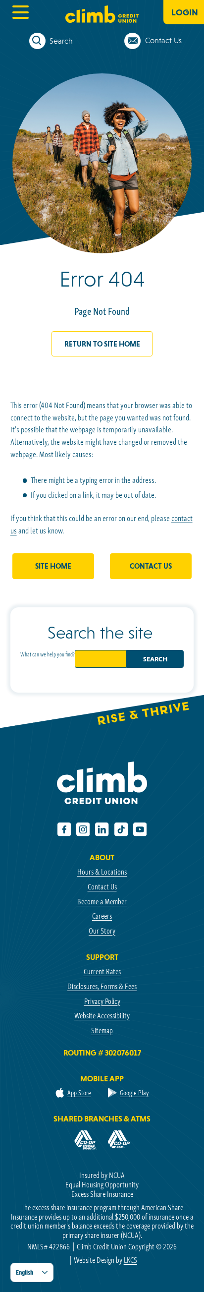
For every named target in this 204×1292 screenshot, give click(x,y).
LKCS (130, 1260)
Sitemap (102, 1030)
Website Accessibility (102, 1015)
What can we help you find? (47, 654)
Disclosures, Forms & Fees (102, 986)
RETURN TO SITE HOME (102, 344)
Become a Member (102, 901)
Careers (102, 916)
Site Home (53, 566)
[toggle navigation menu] (20, 12)
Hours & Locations (102, 872)
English (24, 1272)
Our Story (102, 931)
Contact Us (151, 566)
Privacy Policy (102, 1001)
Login (184, 12)
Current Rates (102, 971)
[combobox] (31, 1272)
